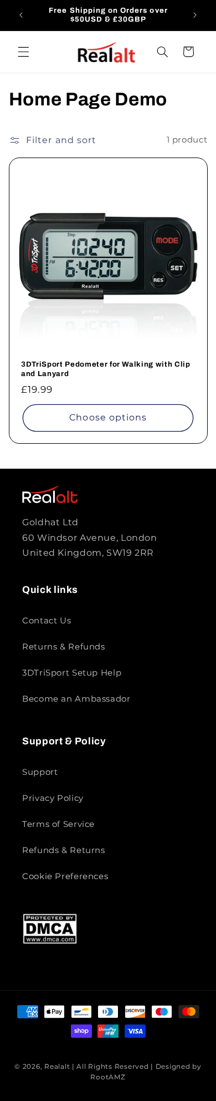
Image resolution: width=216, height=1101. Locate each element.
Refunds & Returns (63, 850)
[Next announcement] (195, 15)
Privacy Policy (53, 798)
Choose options (108, 417)
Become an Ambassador (76, 699)
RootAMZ (107, 1077)
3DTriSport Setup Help (71, 673)
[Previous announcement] (21, 15)
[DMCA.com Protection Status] (50, 941)
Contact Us (46, 621)
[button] (23, 51)
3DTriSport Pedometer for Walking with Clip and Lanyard (106, 369)
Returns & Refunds (63, 647)
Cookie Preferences (65, 876)
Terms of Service (58, 824)
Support (40, 772)
